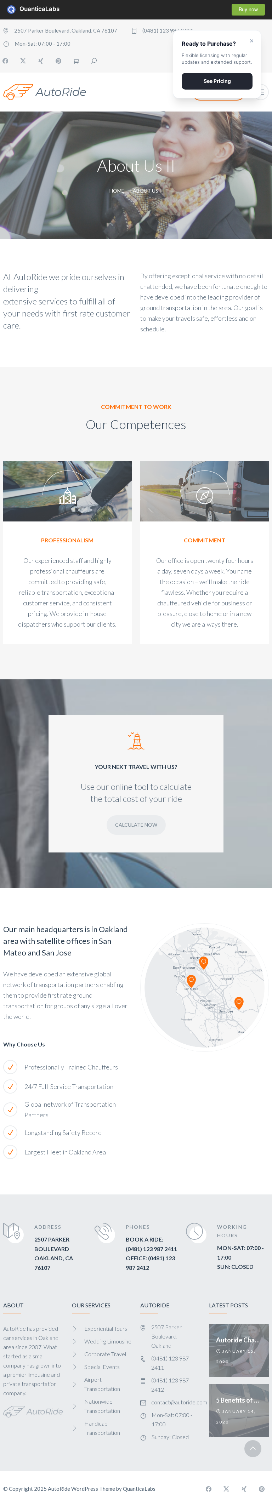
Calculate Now (136, 825)
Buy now (248, 9)
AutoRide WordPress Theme (81, 1488)
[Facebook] (209, 1489)
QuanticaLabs (13, 9)
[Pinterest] (58, 61)
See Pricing (217, 81)
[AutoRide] (44, 92)
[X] (23, 61)
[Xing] (41, 61)
